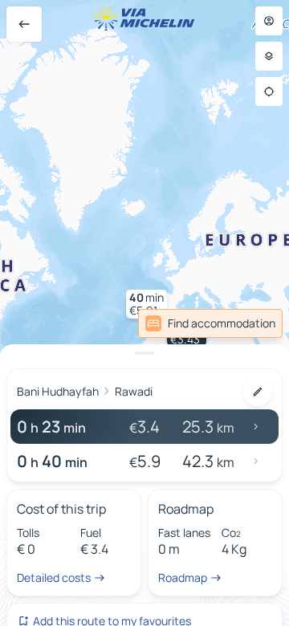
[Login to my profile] (269, 20)
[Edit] (257, 391)
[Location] (269, 91)
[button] (146, 304)
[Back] (24, 24)
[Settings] (269, 56)
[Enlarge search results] (144, 353)
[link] (210, 323)
